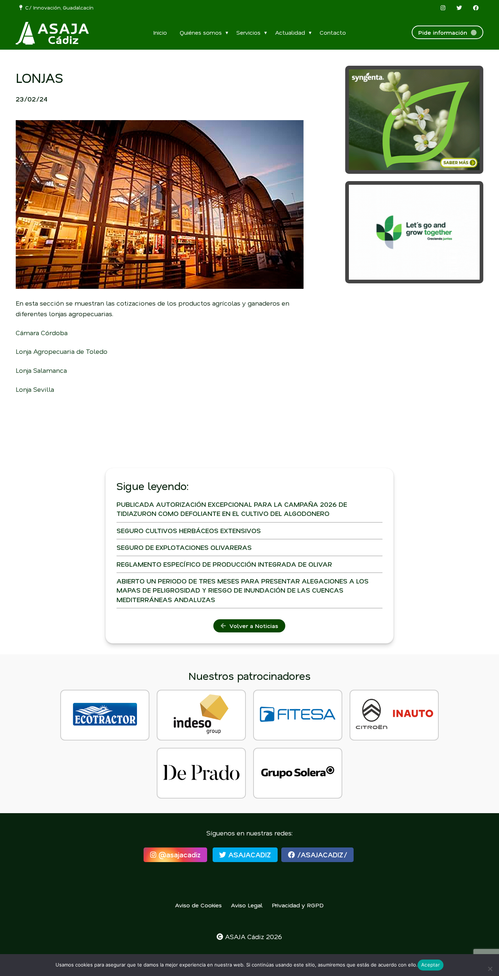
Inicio (160, 32)
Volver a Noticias (252, 625)
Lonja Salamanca (41, 370)
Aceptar (430, 965)
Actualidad (290, 32)
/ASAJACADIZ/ (321, 854)
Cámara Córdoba (42, 332)
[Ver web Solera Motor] (297, 773)
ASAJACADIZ (248, 854)
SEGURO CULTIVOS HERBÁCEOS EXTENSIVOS (189, 530)
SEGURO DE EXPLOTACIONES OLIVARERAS (184, 547)
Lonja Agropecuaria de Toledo (61, 351)
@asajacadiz (178, 854)
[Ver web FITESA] (297, 715)
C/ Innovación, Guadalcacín (58, 7)
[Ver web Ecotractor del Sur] (104, 715)
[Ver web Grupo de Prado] (201, 773)
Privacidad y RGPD (298, 905)
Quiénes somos (201, 32)
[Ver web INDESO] (201, 715)
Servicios (248, 32)
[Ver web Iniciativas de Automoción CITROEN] (394, 715)
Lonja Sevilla (35, 389)
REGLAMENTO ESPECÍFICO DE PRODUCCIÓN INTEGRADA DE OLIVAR (224, 564)
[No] (490, 968)
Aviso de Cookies (198, 905)
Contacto (333, 32)
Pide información (444, 32)
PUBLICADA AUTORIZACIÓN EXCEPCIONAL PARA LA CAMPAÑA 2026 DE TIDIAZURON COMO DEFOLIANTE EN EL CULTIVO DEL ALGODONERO (232, 509)
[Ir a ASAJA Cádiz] (52, 33)
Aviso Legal (247, 905)
